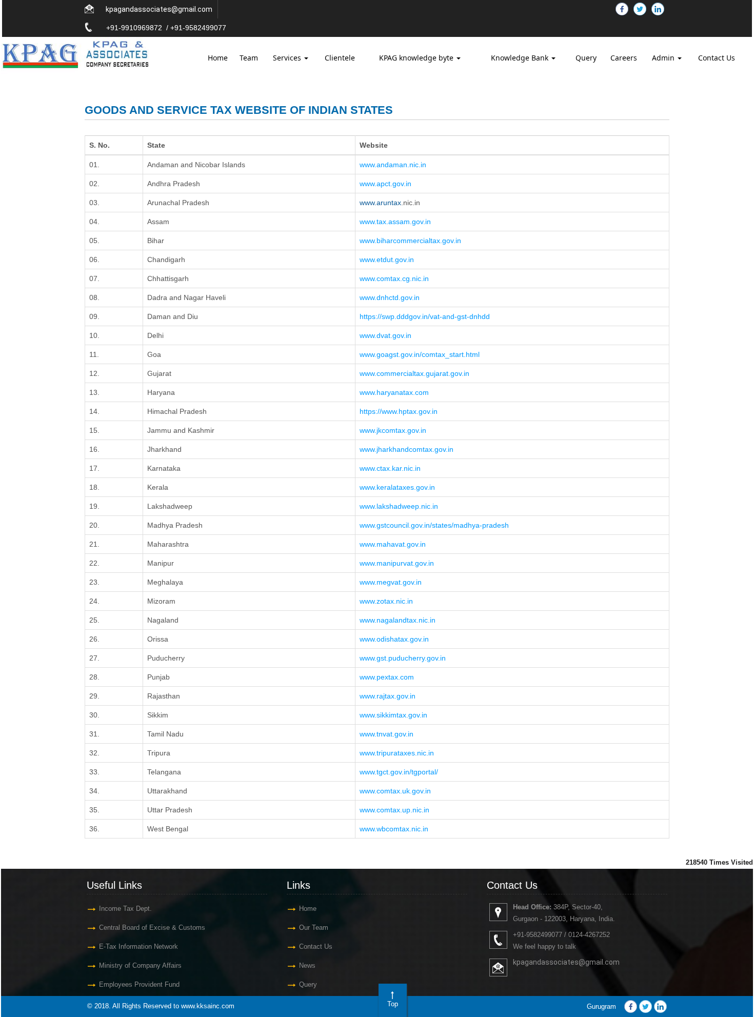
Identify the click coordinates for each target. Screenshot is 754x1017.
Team (249, 58)
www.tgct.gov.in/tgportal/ (399, 772)
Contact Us (716, 58)
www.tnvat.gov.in (386, 734)
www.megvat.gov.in (391, 582)
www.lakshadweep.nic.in (399, 506)
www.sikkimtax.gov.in (393, 715)
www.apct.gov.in (385, 184)
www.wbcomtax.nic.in (394, 829)
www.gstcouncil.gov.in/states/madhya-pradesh (434, 525)
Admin (664, 58)
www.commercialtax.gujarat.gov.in (414, 373)
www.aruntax (380, 202)
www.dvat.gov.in (385, 335)
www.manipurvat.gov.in (397, 563)
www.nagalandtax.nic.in (397, 620)
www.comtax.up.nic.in (394, 810)
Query (586, 58)
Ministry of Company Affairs (140, 965)
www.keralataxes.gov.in (397, 487)
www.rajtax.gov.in (387, 696)
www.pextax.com (387, 677)
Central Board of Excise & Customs (152, 927)
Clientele (340, 58)
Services (288, 58)
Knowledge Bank (520, 58)
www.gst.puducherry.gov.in (403, 658)
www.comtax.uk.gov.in (395, 791)
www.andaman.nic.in (393, 165)
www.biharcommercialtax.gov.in (410, 240)
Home (218, 58)
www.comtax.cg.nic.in (394, 278)
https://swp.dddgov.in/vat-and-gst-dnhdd (425, 316)
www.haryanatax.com (394, 392)
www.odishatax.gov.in (394, 639)
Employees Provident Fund (139, 984)
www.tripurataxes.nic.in (397, 753)
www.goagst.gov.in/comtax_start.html (420, 354)
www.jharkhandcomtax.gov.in (406, 449)
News (307, 965)
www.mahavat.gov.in (393, 544)
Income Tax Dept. (125, 908)
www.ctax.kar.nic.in (390, 468)
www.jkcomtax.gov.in (393, 430)
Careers (623, 58)
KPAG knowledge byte (417, 58)
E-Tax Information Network (138, 946)
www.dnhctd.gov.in (390, 297)
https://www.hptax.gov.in (399, 411)
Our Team (313, 927)
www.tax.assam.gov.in (395, 221)
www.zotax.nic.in (386, 601)
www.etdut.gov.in (387, 259)
